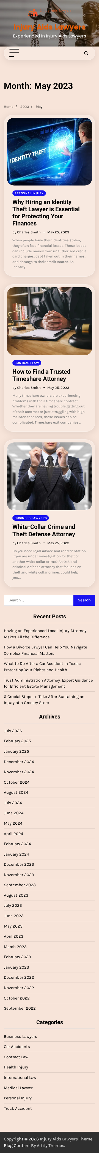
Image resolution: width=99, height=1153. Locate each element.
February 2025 (17, 740)
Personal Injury (29, 193)
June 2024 (13, 812)
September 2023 (20, 884)
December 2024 (19, 761)
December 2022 (19, 977)
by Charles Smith (26, 232)
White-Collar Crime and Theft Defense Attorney (43, 530)
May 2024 (13, 823)
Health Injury (16, 1067)
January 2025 (16, 751)
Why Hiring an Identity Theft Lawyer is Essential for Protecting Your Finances (46, 213)
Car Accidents (17, 1046)
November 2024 (19, 771)
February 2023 (17, 956)
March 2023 (15, 946)
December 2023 (19, 864)
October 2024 (16, 782)
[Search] (86, 53)
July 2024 (13, 802)
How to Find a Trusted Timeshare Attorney (41, 375)
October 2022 (17, 998)
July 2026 (13, 730)
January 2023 (16, 967)
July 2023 (13, 905)
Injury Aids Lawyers (49, 27)
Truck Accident (18, 1108)
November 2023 (19, 874)
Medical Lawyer (18, 1087)
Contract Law (27, 363)
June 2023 (14, 915)
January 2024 (16, 854)
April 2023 (13, 936)
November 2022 (19, 987)
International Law (20, 1077)
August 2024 (16, 792)
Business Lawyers (31, 518)
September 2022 (20, 1008)
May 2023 (13, 926)
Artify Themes (50, 1145)
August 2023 (16, 895)
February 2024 (17, 843)
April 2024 (13, 833)
